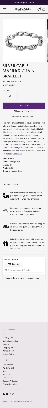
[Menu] (4, 9)
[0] (38, 9)
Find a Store (8, 365)
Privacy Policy (8, 351)
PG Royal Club (8, 368)
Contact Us (7, 377)
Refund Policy (8, 354)
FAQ (4, 334)
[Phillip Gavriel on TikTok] (13, 394)
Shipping (15, 116)
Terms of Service (10, 384)
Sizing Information (10, 341)
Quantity (7, 90)
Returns (6, 344)
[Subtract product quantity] (5, 96)
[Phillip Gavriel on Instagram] (10, 394)
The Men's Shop (10, 185)
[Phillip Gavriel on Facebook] (4, 394)
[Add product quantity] (14, 96)
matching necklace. (14, 154)
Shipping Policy (9, 347)
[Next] (45, 40)
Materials (8, 180)
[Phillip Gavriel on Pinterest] (7, 394)
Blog (4, 371)
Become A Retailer (10, 381)
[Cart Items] (43, 9)
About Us (6, 374)
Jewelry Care (8, 338)
